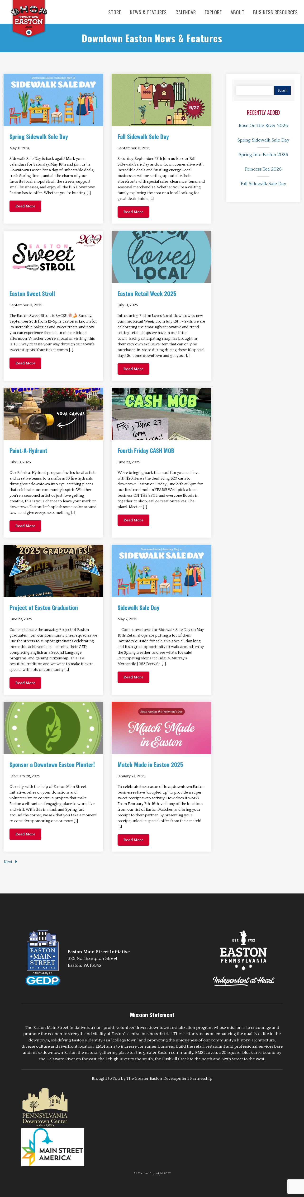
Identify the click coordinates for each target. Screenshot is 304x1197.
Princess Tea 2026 (263, 169)
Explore (213, 12)
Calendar (186, 12)
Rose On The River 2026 (263, 125)
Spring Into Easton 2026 (263, 154)
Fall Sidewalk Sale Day (263, 183)
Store (114, 12)
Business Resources (275, 12)
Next (8, 861)
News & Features (148, 12)
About (237, 12)
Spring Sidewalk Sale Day (263, 140)
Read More (25, 206)
